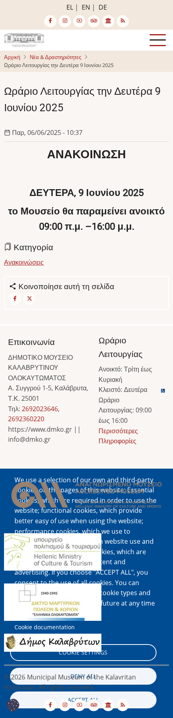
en (86, 7)
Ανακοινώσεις (24, 262)
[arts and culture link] (108, 21)
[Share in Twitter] (29, 299)
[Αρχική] (24, 39)
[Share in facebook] (15, 299)
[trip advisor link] (94, 21)
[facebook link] (50, 21)
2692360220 (26, 418)
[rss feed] (123, 21)
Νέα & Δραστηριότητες (55, 57)
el (69, 7)
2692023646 (40, 408)
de (103, 7)
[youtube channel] (79, 21)
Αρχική (12, 57)
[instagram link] (65, 21)
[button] (86, 497)
